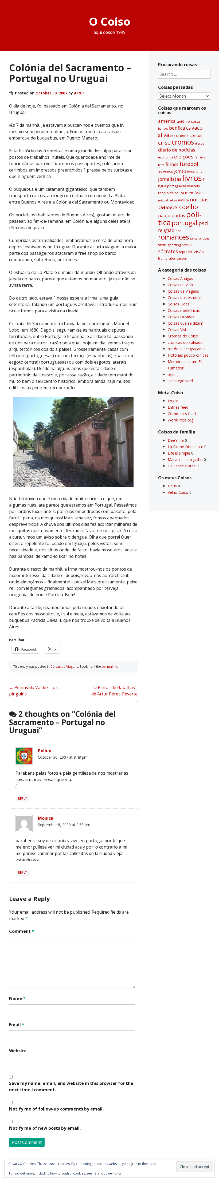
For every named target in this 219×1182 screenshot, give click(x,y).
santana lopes (199, 238)
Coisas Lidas (178, 304)
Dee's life (176, 440)
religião (166, 230)
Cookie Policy (111, 1173)
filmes (172, 164)
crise (164, 142)
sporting (174, 244)
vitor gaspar (178, 258)
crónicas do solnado (185, 342)
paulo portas (171, 215)
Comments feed (182, 413)
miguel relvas (167, 200)
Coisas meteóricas (184, 310)
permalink (109, 666)
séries (187, 244)
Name (17, 998)
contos (196, 135)
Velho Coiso (178, 492)
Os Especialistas (181, 465)
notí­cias (199, 199)
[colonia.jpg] (73, 486)
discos (199, 143)
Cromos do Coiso (183, 336)
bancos (163, 128)
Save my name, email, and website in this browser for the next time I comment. (71, 1086)
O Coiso (109, 21)
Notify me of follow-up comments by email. (56, 1109)
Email (16, 1025)
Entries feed (178, 407)
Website (18, 1051)
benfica (177, 128)
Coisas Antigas (180, 278)
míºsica (183, 200)
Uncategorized (180, 380)
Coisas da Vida (180, 284)
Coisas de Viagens (64, 666)
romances (173, 237)
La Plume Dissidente (185, 446)
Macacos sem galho (185, 459)
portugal (184, 222)
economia (165, 157)
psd (203, 223)
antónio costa (188, 121)
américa (167, 121)
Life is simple (179, 453)
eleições (183, 156)
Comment (21, 931)
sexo (162, 244)
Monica (45, 818)
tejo (182, 251)
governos (165, 171)
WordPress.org (180, 420)
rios (178, 231)
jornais (180, 171)
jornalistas (169, 179)
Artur (79, 92)
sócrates (168, 251)
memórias (194, 192)
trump (162, 258)
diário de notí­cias (176, 150)
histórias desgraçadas (186, 348)
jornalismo (194, 171)
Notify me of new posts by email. (45, 1128)
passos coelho (178, 206)
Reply (22, 798)
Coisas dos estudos (185, 297)
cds (172, 136)
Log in (173, 400)
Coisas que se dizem (185, 323)
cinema (182, 135)
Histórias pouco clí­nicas (188, 355)
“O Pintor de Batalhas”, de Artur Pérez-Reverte (114, 693)
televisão (195, 251)
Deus (172, 485)
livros (192, 178)
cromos (183, 142)
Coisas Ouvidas (181, 316)
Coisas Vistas (179, 329)
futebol (188, 164)
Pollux (44, 751)
